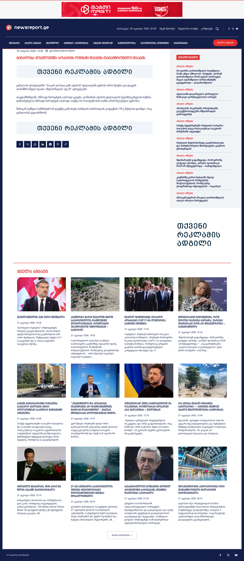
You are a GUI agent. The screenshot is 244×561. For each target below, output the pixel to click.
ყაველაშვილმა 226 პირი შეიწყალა (41, 317)
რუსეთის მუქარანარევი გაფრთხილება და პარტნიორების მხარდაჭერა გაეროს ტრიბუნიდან (200, 145)
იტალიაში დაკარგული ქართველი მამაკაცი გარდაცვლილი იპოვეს (197, 95)
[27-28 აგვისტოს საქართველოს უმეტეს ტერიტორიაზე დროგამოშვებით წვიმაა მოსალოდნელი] (95, 464)
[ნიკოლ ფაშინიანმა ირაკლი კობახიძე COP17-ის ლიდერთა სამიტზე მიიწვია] (148, 294)
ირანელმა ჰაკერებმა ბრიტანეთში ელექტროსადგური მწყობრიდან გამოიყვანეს (197, 111)
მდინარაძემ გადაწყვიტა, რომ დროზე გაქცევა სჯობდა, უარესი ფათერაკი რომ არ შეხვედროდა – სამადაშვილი (199, 163)
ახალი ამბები (184, 66)
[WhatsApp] (35, 144)
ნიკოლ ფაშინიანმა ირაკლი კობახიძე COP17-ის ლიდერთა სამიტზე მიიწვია (145, 320)
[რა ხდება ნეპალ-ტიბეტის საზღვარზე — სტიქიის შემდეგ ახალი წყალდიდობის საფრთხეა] (202, 381)
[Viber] (58, 144)
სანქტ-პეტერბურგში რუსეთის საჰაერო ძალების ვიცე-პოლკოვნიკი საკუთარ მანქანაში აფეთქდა (199, 128)
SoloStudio (24, 555)
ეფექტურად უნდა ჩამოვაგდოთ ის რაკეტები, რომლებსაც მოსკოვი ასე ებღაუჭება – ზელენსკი (147, 406)
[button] (217, 29)
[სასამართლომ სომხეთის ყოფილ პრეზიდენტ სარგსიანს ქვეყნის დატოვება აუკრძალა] (148, 464)
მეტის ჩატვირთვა (121, 535)
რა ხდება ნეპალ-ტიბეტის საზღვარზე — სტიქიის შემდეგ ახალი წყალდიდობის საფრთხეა (200, 406)
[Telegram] (50, 144)
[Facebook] (229, 29)
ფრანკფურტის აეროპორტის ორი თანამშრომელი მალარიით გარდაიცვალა (201, 489)
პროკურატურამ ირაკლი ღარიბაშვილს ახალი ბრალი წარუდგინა (200, 199)
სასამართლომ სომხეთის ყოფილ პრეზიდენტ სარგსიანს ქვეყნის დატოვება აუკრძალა (147, 489)
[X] (233, 29)
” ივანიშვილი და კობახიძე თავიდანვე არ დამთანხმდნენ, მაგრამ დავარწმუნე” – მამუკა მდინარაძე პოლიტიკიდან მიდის (93, 408)
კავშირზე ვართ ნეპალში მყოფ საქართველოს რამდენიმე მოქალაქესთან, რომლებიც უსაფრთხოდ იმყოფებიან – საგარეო (198, 182)
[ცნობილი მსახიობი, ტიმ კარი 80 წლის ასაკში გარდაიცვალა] (41, 464)
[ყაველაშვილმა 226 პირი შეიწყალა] (41, 294)
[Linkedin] (42, 144)
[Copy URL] (65, 144)
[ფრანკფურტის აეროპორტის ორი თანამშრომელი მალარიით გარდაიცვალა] (202, 464)
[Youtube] (237, 29)
